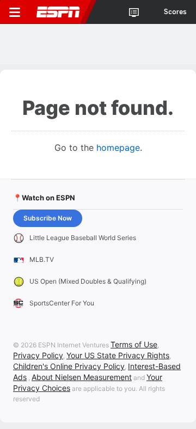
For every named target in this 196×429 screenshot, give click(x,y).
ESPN (58, 12)
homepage (118, 147)
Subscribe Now (47, 218)
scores (175, 12)
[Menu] (14, 12)
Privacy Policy (38, 355)
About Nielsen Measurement (82, 377)
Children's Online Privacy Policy (69, 366)
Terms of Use (134, 344)
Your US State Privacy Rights (117, 355)
